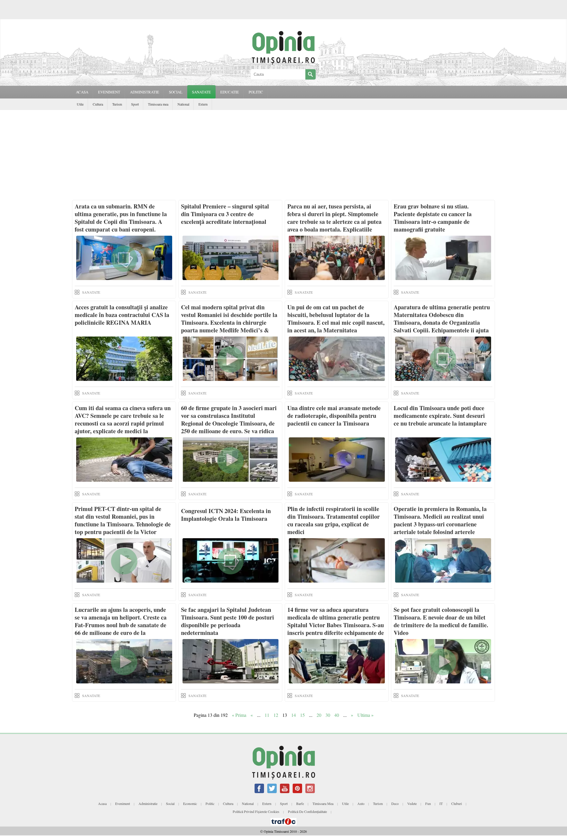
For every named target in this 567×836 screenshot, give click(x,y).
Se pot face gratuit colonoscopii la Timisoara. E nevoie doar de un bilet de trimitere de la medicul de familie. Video (441, 621)
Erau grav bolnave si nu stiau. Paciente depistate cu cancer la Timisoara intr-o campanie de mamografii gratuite (433, 218)
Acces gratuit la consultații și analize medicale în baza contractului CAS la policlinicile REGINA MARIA (122, 315)
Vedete (412, 803)
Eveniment (122, 803)
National (183, 104)
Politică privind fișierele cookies (256, 811)
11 (267, 715)
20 (319, 715)
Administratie (148, 803)
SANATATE (201, 92)
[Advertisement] (283, 154)
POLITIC (256, 92)
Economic (190, 803)
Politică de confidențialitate (307, 811)
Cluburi (456, 803)
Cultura (98, 104)
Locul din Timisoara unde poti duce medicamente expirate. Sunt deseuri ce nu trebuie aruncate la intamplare (440, 416)
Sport (135, 104)
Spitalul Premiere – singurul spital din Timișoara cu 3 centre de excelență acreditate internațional (225, 214)
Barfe (300, 803)
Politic (210, 803)
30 (327, 715)
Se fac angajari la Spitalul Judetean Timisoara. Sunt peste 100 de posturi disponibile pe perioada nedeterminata (227, 621)
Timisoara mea (158, 104)
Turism (117, 104)
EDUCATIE (229, 92)
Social (170, 803)
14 (293, 715)
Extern (203, 104)
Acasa (82, 92)
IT (441, 803)
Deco (395, 803)
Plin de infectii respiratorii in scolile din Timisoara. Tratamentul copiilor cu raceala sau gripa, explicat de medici (333, 520)
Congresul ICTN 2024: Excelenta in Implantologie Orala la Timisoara (226, 515)
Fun (428, 803)
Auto (360, 803)
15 (302, 715)
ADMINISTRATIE (144, 92)
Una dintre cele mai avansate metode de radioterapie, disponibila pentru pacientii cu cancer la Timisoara (334, 416)
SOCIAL (176, 92)
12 (275, 715)
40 (336, 715)
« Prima (239, 715)
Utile (80, 104)
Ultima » (365, 715)
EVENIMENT (109, 92)
